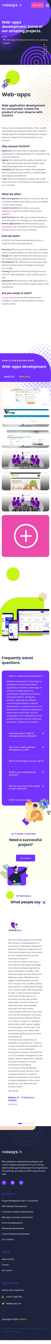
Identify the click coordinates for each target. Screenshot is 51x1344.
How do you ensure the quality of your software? (24, 787)
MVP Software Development (14, 1206)
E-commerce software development (17, 1211)
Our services (8, 1193)
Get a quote (37, 5)
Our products (8, 1239)
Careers (5, 1264)
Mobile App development (13, 1228)
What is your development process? (22, 773)
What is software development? (25, 676)
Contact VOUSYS (9, 297)
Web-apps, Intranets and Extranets (17, 1217)
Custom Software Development (16, 1234)
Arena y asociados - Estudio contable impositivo (27, 1328)
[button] (20, 1123)
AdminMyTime (15, 1331)
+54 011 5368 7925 (14, 1296)
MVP (28, 201)
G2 (3, 1310)
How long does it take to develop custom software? (23, 734)
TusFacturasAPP (6, 1328)
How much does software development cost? (22, 748)
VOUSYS (22, 1319)
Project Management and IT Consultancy (20, 1200)
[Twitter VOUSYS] (12, 1182)
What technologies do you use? (25, 761)
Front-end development (12, 1222)
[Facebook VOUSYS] (4, 1182)
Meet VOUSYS (8, 1259)
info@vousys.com (13, 1303)
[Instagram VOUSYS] (21, 1182)
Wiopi (12, 1328)
